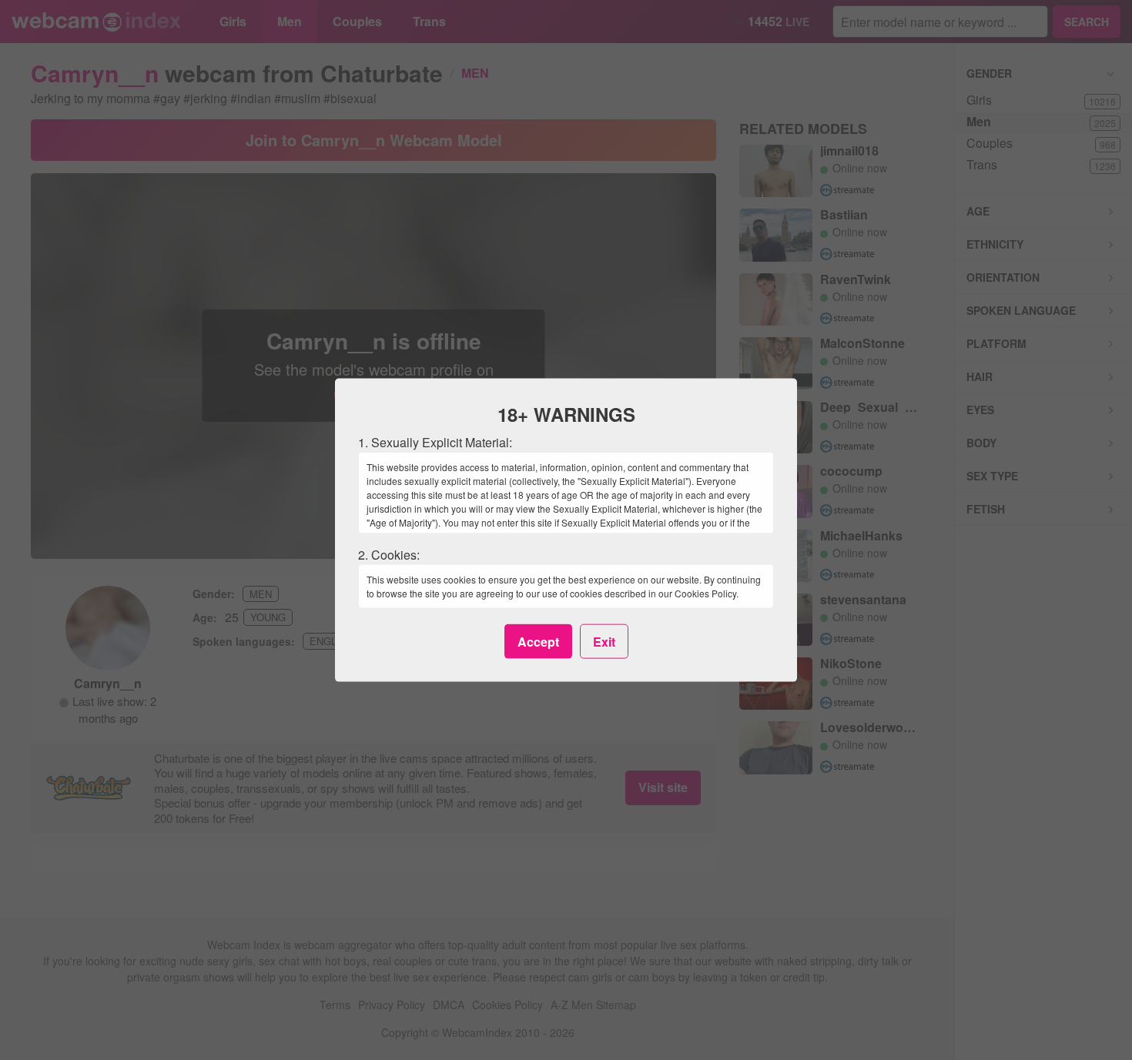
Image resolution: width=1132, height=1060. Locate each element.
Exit (604, 641)
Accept (538, 641)
